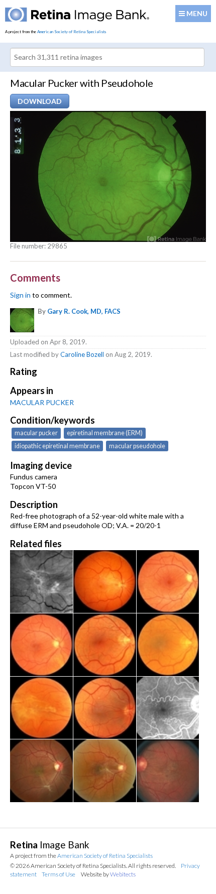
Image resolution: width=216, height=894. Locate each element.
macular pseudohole (137, 446)
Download (40, 101)
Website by (108, 874)
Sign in (20, 295)
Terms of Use (58, 874)
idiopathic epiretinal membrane (57, 446)
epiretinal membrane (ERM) (105, 433)
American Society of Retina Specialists (71, 31)
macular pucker (36, 433)
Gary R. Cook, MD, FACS (84, 311)
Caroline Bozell (82, 354)
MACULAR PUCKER (42, 402)
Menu (196, 13)
